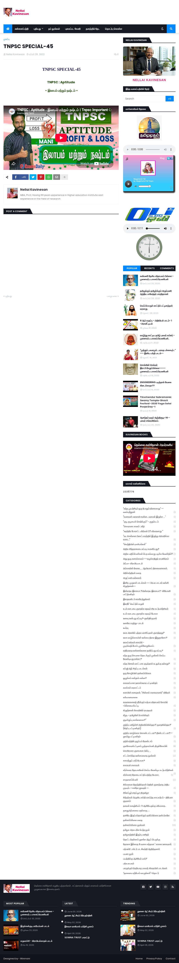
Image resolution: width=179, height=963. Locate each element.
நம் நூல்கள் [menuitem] (54, 28)
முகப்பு (6, 39)
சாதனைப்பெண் (149, 779)
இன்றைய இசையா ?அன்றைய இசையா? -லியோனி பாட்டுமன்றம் (149, 592)
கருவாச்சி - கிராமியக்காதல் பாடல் (36, 941)
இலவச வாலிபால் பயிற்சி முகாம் (79, 926)
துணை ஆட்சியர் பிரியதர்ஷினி (78, 915)
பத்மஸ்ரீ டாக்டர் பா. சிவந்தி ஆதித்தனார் (149, 849)
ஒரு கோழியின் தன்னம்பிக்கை (149, 673)
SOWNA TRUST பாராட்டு (77, 937)
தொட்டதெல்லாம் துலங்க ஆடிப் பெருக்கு (149, 839)
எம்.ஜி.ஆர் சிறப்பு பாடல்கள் (149, 668)
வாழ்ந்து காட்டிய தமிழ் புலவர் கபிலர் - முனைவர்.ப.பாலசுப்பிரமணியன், (157, 337)
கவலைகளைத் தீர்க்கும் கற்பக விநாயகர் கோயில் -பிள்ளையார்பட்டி (149, 704)
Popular (132, 268)
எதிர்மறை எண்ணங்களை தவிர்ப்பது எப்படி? (149, 650)
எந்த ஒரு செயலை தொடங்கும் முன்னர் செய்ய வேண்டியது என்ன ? (149, 657)
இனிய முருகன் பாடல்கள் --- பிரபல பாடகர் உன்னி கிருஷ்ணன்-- (149, 584)
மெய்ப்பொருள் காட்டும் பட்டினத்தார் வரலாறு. (156, 307)
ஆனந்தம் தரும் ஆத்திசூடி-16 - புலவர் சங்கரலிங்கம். (155, 419)
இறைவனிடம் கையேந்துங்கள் (149, 599)
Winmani (25, 958)
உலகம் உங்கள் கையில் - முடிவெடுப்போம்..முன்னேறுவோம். (149, 644)
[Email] (56, 177)
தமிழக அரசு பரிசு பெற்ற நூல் (149, 830)
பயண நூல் (149, 854)
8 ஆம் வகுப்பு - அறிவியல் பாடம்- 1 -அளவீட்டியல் (156, 322)
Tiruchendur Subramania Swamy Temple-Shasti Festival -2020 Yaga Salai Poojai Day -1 (155, 402)
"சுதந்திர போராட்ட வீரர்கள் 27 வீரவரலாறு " (149, 531)
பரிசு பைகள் (149, 863)
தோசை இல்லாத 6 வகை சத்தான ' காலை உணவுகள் (149, 844)
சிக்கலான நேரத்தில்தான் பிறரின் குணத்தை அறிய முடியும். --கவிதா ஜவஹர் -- (149, 786)
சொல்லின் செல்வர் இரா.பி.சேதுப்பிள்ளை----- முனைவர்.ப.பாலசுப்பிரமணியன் (154, 368)
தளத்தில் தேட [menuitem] (93, 28)
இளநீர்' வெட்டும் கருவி (149, 604)
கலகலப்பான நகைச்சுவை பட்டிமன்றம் (149, 683)
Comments (167, 268)
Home (139, 958)
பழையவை (112, 296)
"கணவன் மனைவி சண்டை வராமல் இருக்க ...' (149, 516)
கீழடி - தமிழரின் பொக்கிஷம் (149, 715)
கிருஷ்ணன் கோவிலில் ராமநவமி (149, 710)
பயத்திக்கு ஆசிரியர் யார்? (149, 858)
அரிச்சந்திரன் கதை (149, 573)
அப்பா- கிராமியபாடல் (149, 563)
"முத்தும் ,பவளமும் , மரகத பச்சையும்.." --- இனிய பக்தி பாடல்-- (158, 352)
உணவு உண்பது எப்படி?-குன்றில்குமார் (149, 618)
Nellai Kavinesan (34, 189)
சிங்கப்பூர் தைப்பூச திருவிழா (149, 792)
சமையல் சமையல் (149, 765)
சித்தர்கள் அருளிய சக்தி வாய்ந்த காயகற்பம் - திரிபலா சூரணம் (149, 799)
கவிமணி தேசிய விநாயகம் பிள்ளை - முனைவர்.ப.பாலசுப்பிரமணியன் (157, 278)
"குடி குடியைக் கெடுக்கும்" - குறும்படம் (149, 521)
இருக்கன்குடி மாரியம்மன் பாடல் (34, 926)
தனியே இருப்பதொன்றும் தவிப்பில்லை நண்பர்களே (149, 815)
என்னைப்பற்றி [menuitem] (21, 28)
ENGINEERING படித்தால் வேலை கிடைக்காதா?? (155, 384)
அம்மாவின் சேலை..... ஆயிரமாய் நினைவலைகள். (149, 568)
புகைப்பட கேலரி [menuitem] (73, 28)
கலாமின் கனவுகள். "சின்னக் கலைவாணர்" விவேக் (149, 692)
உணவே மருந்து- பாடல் (149, 623)
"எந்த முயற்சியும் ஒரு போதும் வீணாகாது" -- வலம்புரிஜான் (149, 510)
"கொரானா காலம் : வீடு (149, 526)
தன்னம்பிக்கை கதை (149, 820)
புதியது (8, 296)
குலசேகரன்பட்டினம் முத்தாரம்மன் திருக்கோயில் (149, 746)
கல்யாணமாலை (149, 697)
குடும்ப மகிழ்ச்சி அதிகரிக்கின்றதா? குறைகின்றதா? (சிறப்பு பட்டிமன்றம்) (149, 726)
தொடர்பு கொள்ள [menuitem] (113, 28)
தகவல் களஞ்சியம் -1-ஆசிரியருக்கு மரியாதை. (149, 806)
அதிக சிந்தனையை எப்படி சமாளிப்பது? (149, 549)
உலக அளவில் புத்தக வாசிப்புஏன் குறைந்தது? (149, 633)
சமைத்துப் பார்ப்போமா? (149, 760)
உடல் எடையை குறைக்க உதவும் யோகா (149, 613)
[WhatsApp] (48, 177)
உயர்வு (149, 628)
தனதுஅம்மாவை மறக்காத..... (149, 810)
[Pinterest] (40, 177)
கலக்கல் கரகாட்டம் (149, 687)
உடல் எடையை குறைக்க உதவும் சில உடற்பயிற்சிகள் (149, 608)
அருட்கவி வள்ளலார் (149, 578)
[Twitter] (33, 177)
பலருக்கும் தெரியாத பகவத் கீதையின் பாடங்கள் (149, 868)
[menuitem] (7, 28)
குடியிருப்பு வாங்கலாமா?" (149, 720)
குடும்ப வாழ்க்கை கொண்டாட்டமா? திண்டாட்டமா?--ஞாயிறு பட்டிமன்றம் (149, 734)
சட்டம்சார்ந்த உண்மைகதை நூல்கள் (149, 755)
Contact (171, 958)
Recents (149, 268)
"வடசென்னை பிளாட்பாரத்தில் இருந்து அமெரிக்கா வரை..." (149, 537)
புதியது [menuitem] (37, 28)
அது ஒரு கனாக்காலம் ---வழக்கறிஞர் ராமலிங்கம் (149, 558)
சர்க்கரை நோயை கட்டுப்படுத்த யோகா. (148, 775)
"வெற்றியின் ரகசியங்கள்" (149, 544)
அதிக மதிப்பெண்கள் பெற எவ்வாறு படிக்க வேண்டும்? (149, 554)
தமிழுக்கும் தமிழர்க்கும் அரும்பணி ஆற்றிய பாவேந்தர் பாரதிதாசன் (156, 292)
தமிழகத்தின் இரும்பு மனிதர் (149, 834)
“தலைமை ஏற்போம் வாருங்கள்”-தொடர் (149, 873)
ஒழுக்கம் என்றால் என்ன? (149, 678)
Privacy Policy (154, 958)
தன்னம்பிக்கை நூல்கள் (149, 825)
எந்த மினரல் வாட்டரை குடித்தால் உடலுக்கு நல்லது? (149, 663)
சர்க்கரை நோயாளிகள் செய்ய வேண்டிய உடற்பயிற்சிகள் (149, 771)
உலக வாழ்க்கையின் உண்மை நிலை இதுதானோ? (149, 637)
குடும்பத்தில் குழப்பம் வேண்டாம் (149, 741)
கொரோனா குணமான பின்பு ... (149, 750)
